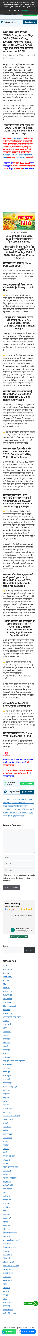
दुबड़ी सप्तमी (7, 1127)
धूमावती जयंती (7, 1134)
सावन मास (6, 1288)
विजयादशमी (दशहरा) (9, 1247)
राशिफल (5, 1222)
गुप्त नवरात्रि (7, 1083)
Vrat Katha (7, 1013)
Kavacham (7, 980)
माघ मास (6, 1203)
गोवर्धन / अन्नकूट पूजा (10, 1086)
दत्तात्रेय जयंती (8, 1119)
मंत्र (4, 1193)
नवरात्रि (5, 1145)
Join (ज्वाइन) (20, 157)
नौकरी (5, 1152)
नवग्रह (5, 1141)
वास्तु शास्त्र (7, 1244)
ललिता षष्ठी (7, 1225)
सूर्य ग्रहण (6, 1291)
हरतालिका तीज (8, 1310)
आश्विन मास (7, 1032)
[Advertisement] (19, 192)
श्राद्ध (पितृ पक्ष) (8, 1273)
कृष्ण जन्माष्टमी (8, 1064)
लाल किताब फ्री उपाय (10, 1233)
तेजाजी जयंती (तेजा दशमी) (11, 1116)
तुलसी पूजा (6, 1112)
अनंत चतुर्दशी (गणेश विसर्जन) (12, 1017)
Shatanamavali (9, 1006)
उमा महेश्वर (6, 1039)
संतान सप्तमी (7, 1277)
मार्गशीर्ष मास (7, 1207)
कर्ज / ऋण (6, 1054)
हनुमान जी (6, 1306)
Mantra (6, 984)
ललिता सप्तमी (7, 1229)
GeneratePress (19, 1332)
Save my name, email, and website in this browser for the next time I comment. (19, 878)
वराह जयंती (6, 1236)
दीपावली (5, 1123)
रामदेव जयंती (7, 1218)
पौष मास (5, 1163)
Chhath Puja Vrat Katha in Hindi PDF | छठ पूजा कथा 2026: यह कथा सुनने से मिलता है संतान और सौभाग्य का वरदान (18, 802)
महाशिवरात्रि (7, 1196)
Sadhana (7, 1002)
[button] (31, 930)
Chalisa (6, 973)
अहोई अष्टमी (7, 1024)
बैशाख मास (6, 1174)
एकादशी (5, 1046)
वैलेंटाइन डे (6, 1258)
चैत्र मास (6, 1097)
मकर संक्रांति (7, 1189)
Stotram (6, 1010)
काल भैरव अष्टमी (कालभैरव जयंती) (14, 1061)
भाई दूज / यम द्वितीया (9, 1178)
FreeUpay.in (18, 138)
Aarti (5, 966)
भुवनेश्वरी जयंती (8, 1185)
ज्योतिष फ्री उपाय (8, 1108)
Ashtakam (7, 969)
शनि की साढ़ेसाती (8, 1262)
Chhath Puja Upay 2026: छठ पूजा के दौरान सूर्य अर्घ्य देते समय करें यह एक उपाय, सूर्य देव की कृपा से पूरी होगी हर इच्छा (18, 812)
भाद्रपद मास (7, 1182)
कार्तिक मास (7, 1057)
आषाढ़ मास (6, 1035)
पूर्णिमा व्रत (6, 1160)
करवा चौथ (6, 1050)
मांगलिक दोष (7, 1200)
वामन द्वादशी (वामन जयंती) (11, 1240)
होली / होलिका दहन (9, 1313)
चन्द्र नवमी (6, 1094)
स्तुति (5, 1299)
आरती (5, 1028)
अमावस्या (6, 1021)
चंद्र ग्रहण (6, 1090)
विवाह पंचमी (6, 1251)
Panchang (7, 991)
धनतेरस (5, 1130)
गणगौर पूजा (6, 1072)
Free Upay (7, 977)
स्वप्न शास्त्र (7, 1302)
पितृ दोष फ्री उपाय (9, 1156)
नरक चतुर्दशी (7, 1138)
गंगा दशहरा (6, 1068)
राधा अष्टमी (6, 1214)
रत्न (4, 1211)
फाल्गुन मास (7, 1171)
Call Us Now (29, 1331)
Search (6, 946)
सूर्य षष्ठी (5, 1295)
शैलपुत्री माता (7, 1269)
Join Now (31, 22)
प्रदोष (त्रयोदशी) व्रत (10, 1167)
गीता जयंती (6, 1079)
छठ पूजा (5, 1101)
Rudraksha (7, 999)
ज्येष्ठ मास (6, 1105)
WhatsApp (10, 1331)
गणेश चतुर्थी (7, 1075)
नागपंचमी (6, 1149)
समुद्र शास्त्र (7, 1280)
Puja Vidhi (7, 995)
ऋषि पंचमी (6, 1043)
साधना (5, 1284)
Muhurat (6, 988)
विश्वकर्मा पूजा (7, 1255)
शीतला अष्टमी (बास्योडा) (11, 1266)
